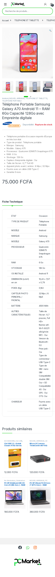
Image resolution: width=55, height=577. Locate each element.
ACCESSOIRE (9, 441)
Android (5, 98)
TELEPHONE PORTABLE (11, 101)
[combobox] (23, 11)
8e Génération (9, 481)
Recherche (49, 11)
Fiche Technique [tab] (12, 201)
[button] (50, 30)
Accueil (5, 20)
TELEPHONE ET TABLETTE (26, 20)
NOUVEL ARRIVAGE (17, 98)
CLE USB (19, 441)
